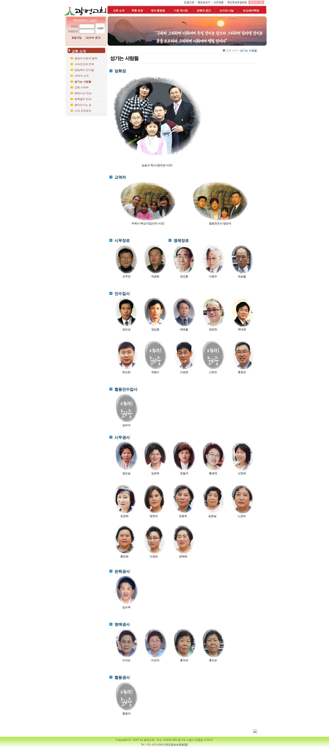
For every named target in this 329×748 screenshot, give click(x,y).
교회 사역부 (82, 87)
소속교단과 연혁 (84, 64)
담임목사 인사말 (84, 70)
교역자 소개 (82, 75)
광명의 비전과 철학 (86, 58)
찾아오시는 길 (83, 104)
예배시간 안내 (83, 93)
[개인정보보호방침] (176, 744)
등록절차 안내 (83, 99)
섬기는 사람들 (83, 81)
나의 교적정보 (83, 110)
